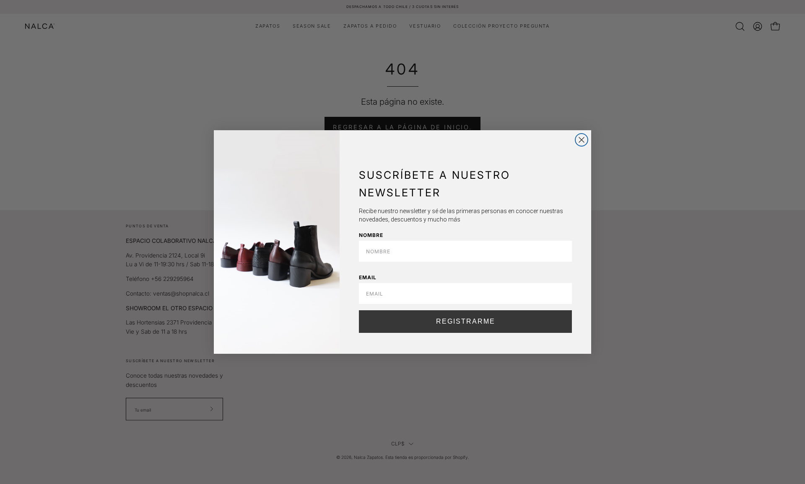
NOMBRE (371, 235)
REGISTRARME (465, 321)
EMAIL (368, 277)
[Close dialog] (581, 140)
